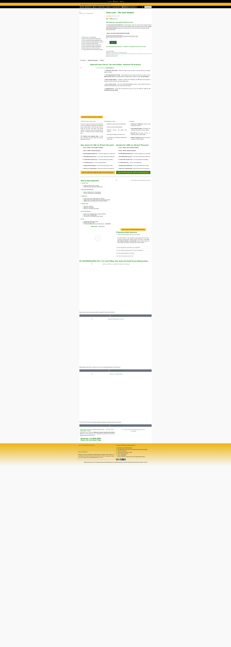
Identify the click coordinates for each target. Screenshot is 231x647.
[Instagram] (123, 470)
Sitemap (141, 472)
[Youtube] (117, 470)
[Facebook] (121, 470)
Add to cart (113, 51)
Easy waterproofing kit (132, 62)
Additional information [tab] (93, 70)
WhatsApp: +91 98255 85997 (91, 449)
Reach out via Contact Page (91, 450)
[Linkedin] (125, 470)
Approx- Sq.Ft (110, 33)
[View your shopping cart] (142, 7)
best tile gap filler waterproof (123, 62)
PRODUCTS (125, 6)
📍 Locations (109, 1)
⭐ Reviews (122, 1)
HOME (82, 6)
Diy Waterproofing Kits (114, 61)
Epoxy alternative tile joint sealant (142, 62)
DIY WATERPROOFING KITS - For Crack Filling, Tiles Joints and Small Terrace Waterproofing (113, 271)
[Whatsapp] (119, 470)
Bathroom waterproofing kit (113, 62)
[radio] (114, 36)
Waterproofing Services (89, 472)
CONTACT (134, 6)
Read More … (102, 467)
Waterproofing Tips (110, 472)
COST (109, 6)
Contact (145, 472)
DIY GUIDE (102, 6)
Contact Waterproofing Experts (125, 455)
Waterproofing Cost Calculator (121, 472)
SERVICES (88, 6)
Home (80, 9)
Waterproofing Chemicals (133, 472)
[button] (80, 11)
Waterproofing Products (87, 9)
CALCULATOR (116, 6)
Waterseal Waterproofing (113, 65)
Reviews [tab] (102, 70)
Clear (107, 38)
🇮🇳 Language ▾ (148, 6)
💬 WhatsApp (115, 1)
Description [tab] (83, 70)
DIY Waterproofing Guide (100, 472)
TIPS (95, 6)
